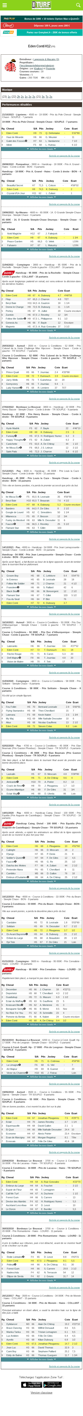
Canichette (11, 444)
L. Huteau (51, 145)
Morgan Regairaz (47, 1137)
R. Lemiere (43, 387)
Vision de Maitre (15, 661)
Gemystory (12, 384)
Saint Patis (11, 451)
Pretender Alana (14, 869)
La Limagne (13, 1065)
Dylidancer (11, 1324)
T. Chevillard (53, 869)
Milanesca (11, 516)
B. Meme (44, 1009)
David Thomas (45, 1347)
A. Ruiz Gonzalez (47, 326)
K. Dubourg (52, 189)
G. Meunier (51, 137)
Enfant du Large (15, 938)
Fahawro (11, 245)
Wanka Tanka (13, 1332)
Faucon (10, 524)
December (11, 989)
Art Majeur (12, 1069)
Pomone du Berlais (15, 1016)
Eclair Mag (12, 793)
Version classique (41, 1392)
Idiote (9, 145)
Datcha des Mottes (16, 865)
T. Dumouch (44, 376)
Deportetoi (11, 993)
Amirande (11, 782)
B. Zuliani (45, 440)
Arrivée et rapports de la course (64, 155)
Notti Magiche (14, 233)
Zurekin (10, 315)
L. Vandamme (53, 141)
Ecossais (11, 1141)
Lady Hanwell (13, 387)
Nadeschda (13, 1272)
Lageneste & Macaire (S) (46, 59)
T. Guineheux (45, 380)
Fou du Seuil (13, 599)
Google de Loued (14, 512)
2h (18, 96)
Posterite (50, 68)
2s (22, 96)
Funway (10, 436)
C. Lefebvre (49, 575)
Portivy (9, 311)
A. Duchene (47, 1193)
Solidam (11, 926)
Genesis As (12, 322)
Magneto (10, 326)
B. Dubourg (44, 307)
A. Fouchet (46, 1185)
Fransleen (12, 587)
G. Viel (50, 1065)
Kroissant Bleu (13, 1005)
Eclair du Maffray (14, 1001)
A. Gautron (44, 303)
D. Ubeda (49, 793)
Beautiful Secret (15, 185)
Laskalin (11, 774)
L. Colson (51, 185)
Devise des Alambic (16, 1201)
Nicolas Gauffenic (47, 722)
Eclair (9, 1122)
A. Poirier (49, 782)
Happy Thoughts (14, 440)
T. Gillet (41, 528)
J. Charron (43, 299)
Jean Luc (11, 1347)
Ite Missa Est (13, 447)
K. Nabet (44, 1016)
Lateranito (12, 646)
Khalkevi (38, 68)
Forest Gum (12, 1197)
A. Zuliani (51, 865)
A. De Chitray (47, 444)
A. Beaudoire (53, 938)
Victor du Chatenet (16, 1073)
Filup (8, 299)
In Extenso (12, 579)
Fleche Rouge (14, 654)
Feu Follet (11, 707)
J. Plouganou (51, 785)
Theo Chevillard (46, 710)
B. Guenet (52, 1069)
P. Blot (46, 599)
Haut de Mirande (14, 137)
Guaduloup (11, 997)
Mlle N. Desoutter (47, 520)
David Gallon (44, 1125)
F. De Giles (43, 508)
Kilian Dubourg (45, 1339)
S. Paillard (48, 587)
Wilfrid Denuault (46, 1328)
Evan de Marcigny (15, 1137)
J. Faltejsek (51, 233)
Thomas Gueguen (47, 1355)
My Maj (9, 718)
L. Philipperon (45, 318)
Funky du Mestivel (15, 520)
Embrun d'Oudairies (16, 877)
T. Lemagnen (47, 1189)
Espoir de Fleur (14, 1189)
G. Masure (45, 997)
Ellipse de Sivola (15, 1276)
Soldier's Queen (14, 858)
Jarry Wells (12, 380)
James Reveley (46, 1122)
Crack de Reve (14, 785)
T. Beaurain (43, 500)
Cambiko (11, 873)
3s (43, 96)
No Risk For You (14, 1013)
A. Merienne (46, 1005)
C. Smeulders (45, 512)
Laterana (10, 714)
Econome (11, 1133)
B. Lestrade (44, 496)
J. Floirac (52, 1073)
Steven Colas (45, 726)
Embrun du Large (15, 1185)
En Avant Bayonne (16, 934)
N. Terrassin (50, 1272)
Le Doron (11, 1209)
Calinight (10, 850)
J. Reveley (43, 315)
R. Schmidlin (46, 1013)
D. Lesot (45, 1205)
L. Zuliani (50, 193)
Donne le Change (15, 307)
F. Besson (43, 516)
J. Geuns (49, 1276)
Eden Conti (12, 133)
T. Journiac (43, 372)
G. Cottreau (53, 1061)
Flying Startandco (15, 710)
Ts (47, 96)
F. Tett (47, 661)
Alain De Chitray (46, 1324)
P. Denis (51, 854)
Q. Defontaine (53, 133)
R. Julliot (42, 311)
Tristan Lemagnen (47, 1332)
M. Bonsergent (50, 591)
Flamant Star (12, 528)
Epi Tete (11, 942)
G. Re (50, 861)
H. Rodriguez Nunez (51, 436)
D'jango (10, 854)
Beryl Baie (11, 303)
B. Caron (48, 654)
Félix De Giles (45, 1141)
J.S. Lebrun (47, 447)
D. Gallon (51, 873)
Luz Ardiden (12, 1336)
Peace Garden (14, 241)
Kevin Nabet (44, 714)
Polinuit (10, 1264)
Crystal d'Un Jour (16, 193)
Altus (8, 722)
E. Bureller (46, 1209)
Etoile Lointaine (14, 1257)
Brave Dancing (14, 1328)
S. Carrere (46, 1197)
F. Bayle (42, 322)
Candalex (11, 922)
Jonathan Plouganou (48, 1118)
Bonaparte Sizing (14, 1009)
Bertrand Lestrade (47, 707)
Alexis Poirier (44, 1133)
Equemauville (13, 1125)
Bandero (10, 508)
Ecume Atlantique (15, 789)
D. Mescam (50, 774)
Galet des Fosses (15, 141)
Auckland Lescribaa (16, 1205)
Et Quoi (10, 1129)
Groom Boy (13, 575)
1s (9, 96)
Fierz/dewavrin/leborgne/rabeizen (37, 65)
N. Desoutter (53, 926)
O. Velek (50, 241)
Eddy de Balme (14, 1355)
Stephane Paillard (47, 1351)
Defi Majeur (13, 657)
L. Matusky (51, 245)
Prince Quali (12, 372)
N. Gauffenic (46, 1001)
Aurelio (9, 1339)
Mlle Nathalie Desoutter (50, 718)
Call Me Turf (12, 1193)
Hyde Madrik (12, 428)
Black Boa (12, 591)
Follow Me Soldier (15, 318)
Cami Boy (11, 1351)
